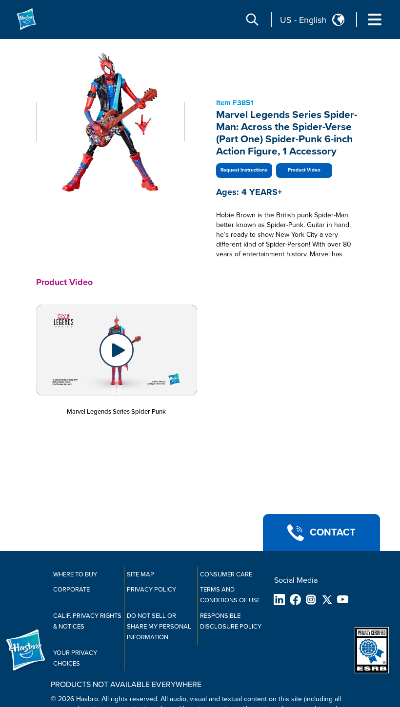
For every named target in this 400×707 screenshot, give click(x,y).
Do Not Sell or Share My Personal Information (159, 626)
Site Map (140, 574)
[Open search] (252, 19)
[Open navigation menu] (374, 19)
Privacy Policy (151, 589)
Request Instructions (243, 170)
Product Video (304, 170)
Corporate (71, 589)
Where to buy (75, 574)
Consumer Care (226, 574)
